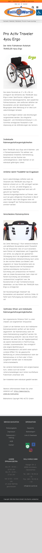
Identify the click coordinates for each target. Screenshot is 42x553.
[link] (39, 12)
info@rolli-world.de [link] (27, 1)
